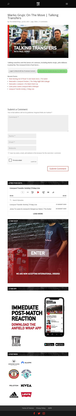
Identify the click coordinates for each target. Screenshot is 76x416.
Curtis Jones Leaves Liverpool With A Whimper (24, 86)
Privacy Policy (41, 408)
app (32, 22)
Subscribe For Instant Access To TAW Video (52, 71)
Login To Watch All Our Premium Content (22, 71)
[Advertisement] (31, 95)
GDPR (50, 408)
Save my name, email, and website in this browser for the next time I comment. (35, 153)
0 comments (43, 22)
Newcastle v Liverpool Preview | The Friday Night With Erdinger (29, 81)
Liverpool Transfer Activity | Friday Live (21, 89)
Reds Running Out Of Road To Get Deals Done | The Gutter (28, 79)
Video (36, 22)
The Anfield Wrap (15, 22)
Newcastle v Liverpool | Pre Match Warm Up (23, 84)
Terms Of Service (28, 408)
